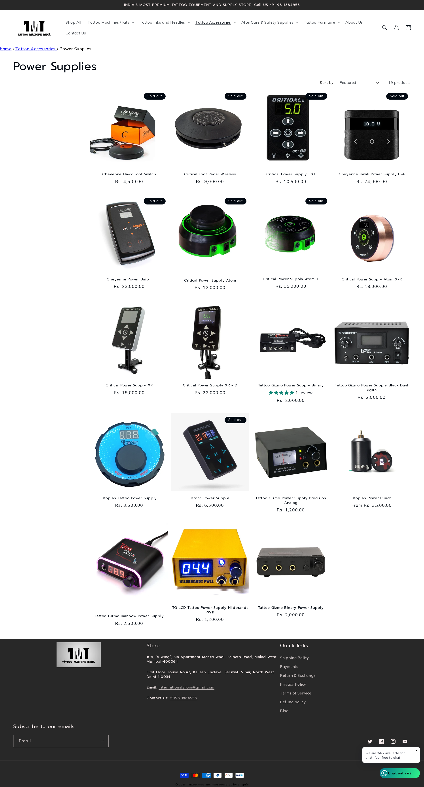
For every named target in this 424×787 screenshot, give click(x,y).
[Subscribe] (102, 741)
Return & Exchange (298, 675)
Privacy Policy (293, 684)
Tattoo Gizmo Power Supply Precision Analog (291, 500)
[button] (111, 22)
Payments (289, 666)
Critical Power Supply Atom (210, 280)
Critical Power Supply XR (129, 385)
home (5, 48)
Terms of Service (295, 693)
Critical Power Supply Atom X (291, 279)
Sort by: (327, 82)
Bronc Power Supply (210, 498)
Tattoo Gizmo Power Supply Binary (291, 385)
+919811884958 (183, 698)
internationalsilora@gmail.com (186, 687)
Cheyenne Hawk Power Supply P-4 (372, 174)
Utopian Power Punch (372, 498)
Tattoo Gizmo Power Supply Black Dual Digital (371, 387)
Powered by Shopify (234, 784)
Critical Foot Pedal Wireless (210, 174)
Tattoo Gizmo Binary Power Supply (291, 607)
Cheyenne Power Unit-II (129, 279)
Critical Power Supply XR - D (210, 385)
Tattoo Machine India (202, 784)
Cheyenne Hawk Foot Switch (129, 174)
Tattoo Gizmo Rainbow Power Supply (129, 616)
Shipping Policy (294, 657)
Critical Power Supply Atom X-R (372, 279)
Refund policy (293, 702)
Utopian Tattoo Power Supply (129, 498)
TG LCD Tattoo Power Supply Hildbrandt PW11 (210, 610)
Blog (284, 710)
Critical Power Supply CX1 (290, 174)
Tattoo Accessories (36, 48)
